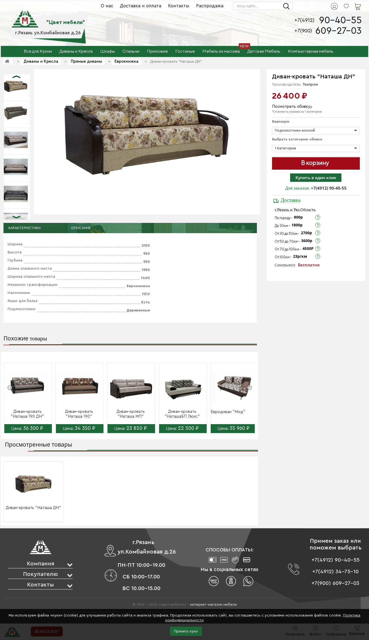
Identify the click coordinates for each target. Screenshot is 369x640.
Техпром (310, 84)
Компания (40, 564)
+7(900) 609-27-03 (335, 583)
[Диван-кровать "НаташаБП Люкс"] (183, 387)
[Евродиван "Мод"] (234, 387)
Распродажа (209, 6)
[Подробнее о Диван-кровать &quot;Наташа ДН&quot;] (33, 483)
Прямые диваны (86, 61)
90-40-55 (340, 20)
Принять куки (186, 631)
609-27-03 (338, 31)
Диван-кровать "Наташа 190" (79, 414)
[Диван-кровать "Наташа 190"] (79, 387)
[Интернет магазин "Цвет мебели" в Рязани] (25, 16)
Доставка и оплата (140, 6)
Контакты (178, 6)
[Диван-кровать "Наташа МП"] (131, 387)
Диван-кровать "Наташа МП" (130, 414)
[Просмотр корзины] (351, 3)
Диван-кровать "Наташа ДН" (33, 508)
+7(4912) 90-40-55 (329, 188)
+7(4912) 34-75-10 (335, 571)
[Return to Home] (8, 61)
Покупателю (40, 574)
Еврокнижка (127, 61)
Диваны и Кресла (41, 61)
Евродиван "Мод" (228, 412)
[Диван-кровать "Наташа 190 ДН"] (28, 387)
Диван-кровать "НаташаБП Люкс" (182, 414)
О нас (107, 6)
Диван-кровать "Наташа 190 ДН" (27, 414)
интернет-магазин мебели (213, 605)
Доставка (290, 200)
